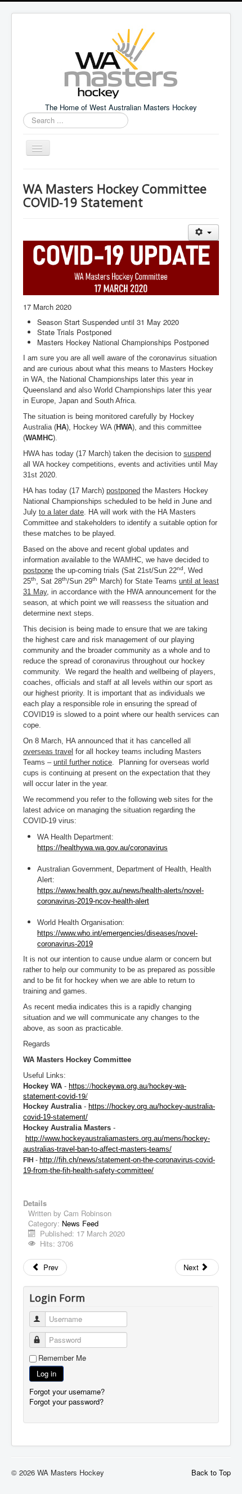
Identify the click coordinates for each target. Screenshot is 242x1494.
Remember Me (62, 1358)
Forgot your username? (67, 1391)
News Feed (80, 1223)
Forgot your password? (66, 1401)
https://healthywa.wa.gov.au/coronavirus (102, 847)
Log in (46, 1373)
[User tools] (203, 232)
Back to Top (211, 1472)
